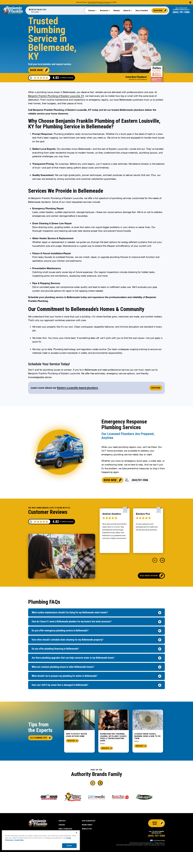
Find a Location (35, 11)
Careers (62, 825)
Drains (102, 743)
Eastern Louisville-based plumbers (77, 387)
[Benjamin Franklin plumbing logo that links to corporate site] (13, 10)
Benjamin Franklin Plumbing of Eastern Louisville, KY (56, 96)
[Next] (162, 560)
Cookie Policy (19, 840)
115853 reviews (66, 522)
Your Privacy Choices (159, 840)
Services (62, 821)
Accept (69, 845)
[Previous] (154, 560)
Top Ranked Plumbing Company (99, 2)
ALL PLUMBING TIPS (38, 738)
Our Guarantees (88, 821)
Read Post (71, 741)
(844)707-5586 (140, 480)
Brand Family (87, 825)
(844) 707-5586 (181, 12)
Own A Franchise (65, 829)
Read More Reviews (149, 576)
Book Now (158, 10)
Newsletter (87, 829)
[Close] (76, 832)
